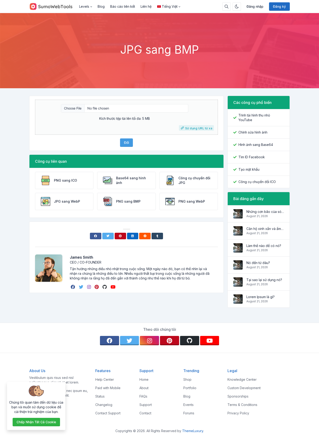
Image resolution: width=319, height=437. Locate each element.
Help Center (104, 379)
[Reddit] (145, 236)
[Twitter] (108, 236)
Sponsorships (237, 396)
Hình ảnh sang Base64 (255, 145)
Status (100, 396)
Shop (187, 379)
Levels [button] (84, 6)
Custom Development (244, 388)
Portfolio (189, 388)
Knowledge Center (242, 379)
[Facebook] (95, 236)
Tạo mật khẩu (248, 169)
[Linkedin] (132, 236)
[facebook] (73, 287)
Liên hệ (146, 6)
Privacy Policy (238, 413)
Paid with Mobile (108, 388)
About (144, 388)
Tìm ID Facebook (251, 157)
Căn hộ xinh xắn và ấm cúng (265, 229)
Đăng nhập (255, 6)
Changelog (103, 405)
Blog (101, 6)
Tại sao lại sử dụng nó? (264, 280)
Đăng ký (279, 6)
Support (145, 405)
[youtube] (113, 287)
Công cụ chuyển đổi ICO (257, 182)
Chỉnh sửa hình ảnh (252, 132)
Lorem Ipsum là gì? (260, 297)
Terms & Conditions (242, 405)
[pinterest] (97, 287)
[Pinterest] (120, 236)
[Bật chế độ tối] (237, 6)
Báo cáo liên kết (122, 6)
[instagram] (89, 287)
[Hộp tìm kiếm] (226, 6)
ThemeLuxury (192, 431)
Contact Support (108, 413)
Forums (188, 413)
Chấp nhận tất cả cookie (36, 422)
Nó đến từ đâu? (258, 263)
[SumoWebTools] (52, 6)
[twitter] (81, 287)
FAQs (143, 396)
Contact (145, 413)
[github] (105, 287)
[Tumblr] (157, 236)
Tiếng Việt (169, 6)
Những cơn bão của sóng (265, 212)
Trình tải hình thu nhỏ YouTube (254, 117)
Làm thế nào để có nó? (263, 246)
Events (188, 405)
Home (144, 379)
